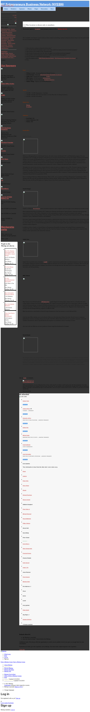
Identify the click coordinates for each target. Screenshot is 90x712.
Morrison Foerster (7, 142)
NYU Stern (4, 159)
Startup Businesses (11, 35)
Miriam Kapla (26, 435)
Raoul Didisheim (27, 518)
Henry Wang (26, 485)
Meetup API (7, 671)
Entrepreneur (4, 45)
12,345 (8, 14)
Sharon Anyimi (26, 500)
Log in (6, 657)
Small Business (4, 48)
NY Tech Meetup (9, 267)
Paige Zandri (26, 610)
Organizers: (4, 51)
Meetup (28, 105)
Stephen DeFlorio (27, 619)
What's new (7, 654)
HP (2, 180)
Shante (24, 490)
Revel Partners (36, 208)
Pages (36, 9)
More (52, 9)
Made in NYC (19, 687)
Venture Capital (11, 43)
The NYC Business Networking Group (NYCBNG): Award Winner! (10, 253)
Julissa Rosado (12, 56)
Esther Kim (25, 427)
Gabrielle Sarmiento (10, 54)
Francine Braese (27, 553)
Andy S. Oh (25, 567)
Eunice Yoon (26, 401)
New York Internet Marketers (9, 304)
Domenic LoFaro (27, 418)
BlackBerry (5, 189)
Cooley (3, 151)
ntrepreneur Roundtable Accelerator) (53, 74)
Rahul (24, 471)
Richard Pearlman (27, 495)
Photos (30, 9)
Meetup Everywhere (10, 674)
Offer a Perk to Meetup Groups (13, 676)
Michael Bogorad (27, 514)
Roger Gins (25, 481)
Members (13, 9)
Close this (22, 649)
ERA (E (42, 74)
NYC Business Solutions (6, 128)
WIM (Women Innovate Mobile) (46, 58)
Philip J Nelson (26, 523)
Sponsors (22, 9)
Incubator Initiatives (49, 79)
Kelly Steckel (26, 563)
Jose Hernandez (27, 454)
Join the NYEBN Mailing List (6, 197)
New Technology (12, 30)
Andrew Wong (26, 408)
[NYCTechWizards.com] (56, 381)
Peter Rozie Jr (26, 509)
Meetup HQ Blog (9, 669)
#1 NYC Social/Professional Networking (9, 280)
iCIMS (3, 95)
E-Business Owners (5, 29)
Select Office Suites (7, 84)
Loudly (48, 76)
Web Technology (5, 38)
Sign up (18, 698)
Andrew (25, 476)
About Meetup (8, 665)
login (24, 378)
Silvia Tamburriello (27, 548)
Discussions (44, 9)
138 (8, 21)
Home (6, 9)
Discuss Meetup (8, 668)
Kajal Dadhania (26, 445)
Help (5, 656)
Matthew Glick (26, 581)
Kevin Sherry (26, 544)
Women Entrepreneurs (7, 32)
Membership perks (7, 228)
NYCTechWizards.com (28, 382)
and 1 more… (11, 57)
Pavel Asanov (26, 577)
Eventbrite (37, 29)
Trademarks (7, 685)
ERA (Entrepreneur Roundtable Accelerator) (65, 58)
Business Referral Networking (8, 37)
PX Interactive (47, 78)
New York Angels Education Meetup (9, 293)
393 (8, 17)
